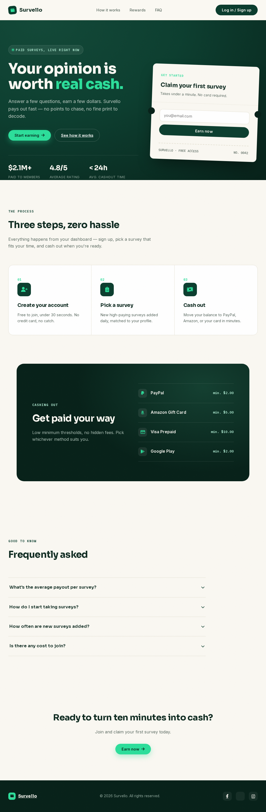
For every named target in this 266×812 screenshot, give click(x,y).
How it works (108, 10)
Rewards (138, 10)
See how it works (77, 135)
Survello (30, 10)
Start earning (27, 135)
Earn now (204, 131)
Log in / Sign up (236, 10)
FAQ (158, 10)
